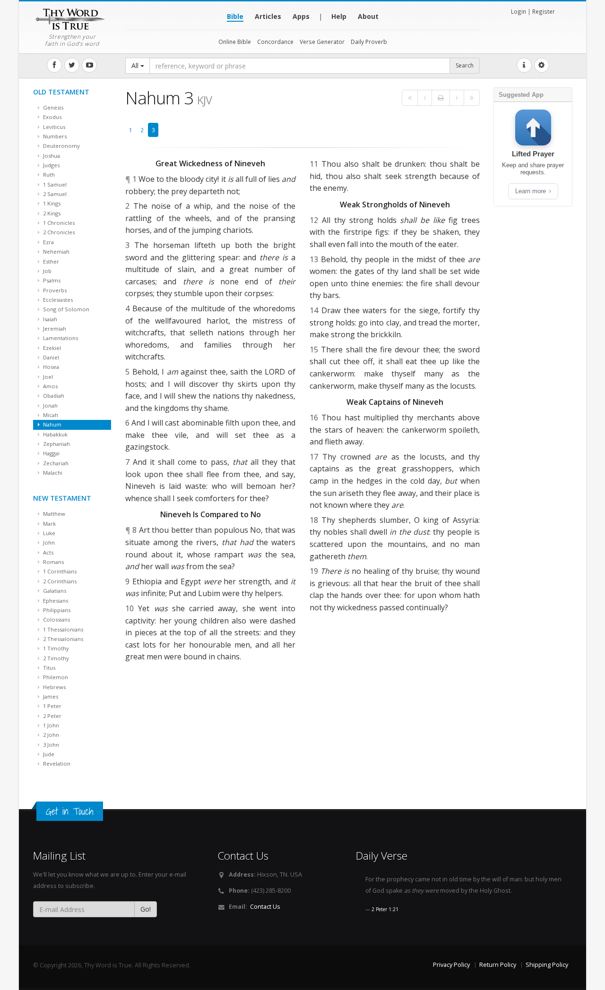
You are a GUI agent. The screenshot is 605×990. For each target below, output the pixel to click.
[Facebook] (54, 65)
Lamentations (60, 337)
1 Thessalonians (62, 629)
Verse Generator (322, 41)
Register (543, 11)
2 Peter (51, 715)
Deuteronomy (61, 145)
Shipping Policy (547, 965)
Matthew (53, 513)
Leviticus (53, 126)
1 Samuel (54, 184)
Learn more (531, 191)
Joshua (51, 155)
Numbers (54, 136)
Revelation (56, 763)
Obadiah (53, 395)
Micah (50, 414)
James (50, 696)
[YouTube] (89, 65)
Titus (48, 667)
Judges (51, 165)
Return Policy (497, 965)
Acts (47, 552)
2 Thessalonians (62, 638)
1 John (50, 725)
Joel (47, 376)
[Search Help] (524, 65)
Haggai (51, 453)
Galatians (54, 590)
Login (518, 11)
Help (338, 16)
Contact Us (265, 907)
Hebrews (54, 687)
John (48, 542)
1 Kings (51, 203)
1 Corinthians (59, 571)
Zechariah (55, 463)
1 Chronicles (58, 222)
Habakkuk (55, 434)
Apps (301, 16)
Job (47, 270)
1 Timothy (55, 648)
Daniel (50, 357)
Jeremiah (54, 328)
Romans (53, 561)
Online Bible (234, 41)
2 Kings (51, 213)
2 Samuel (54, 193)
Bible (235, 16)
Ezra (48, 242)
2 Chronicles (58, 232)
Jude (48, 754)
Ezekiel (51, 347)
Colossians (56, 619)
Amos (50, 386)
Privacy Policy (451, 965)
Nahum (51, 424)
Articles (268, 16)
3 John (50, 744)
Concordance (275, 41)
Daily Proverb (369, 41)
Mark (49, 523)
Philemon (55, 677)
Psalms (51, 280)
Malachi (52, 472)
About (368, 16)
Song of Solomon (65, 309)
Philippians (56, 610)
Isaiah (49, 319)
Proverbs (54, 290)
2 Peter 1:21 (385, 909)
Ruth (48, 174)
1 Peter (51, 705)
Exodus (51, 116)
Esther (50, 261)
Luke (48, 533)
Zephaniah (56, 443)
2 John (50, 734)
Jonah (50, 405)
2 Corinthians (59, 581)
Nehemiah (55, 251)
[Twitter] (72, 65)
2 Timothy (55, 658)
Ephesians (55, 600)
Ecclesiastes (57, 299)
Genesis (52, 107)
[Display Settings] (542, 65)
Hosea (50, 366)
